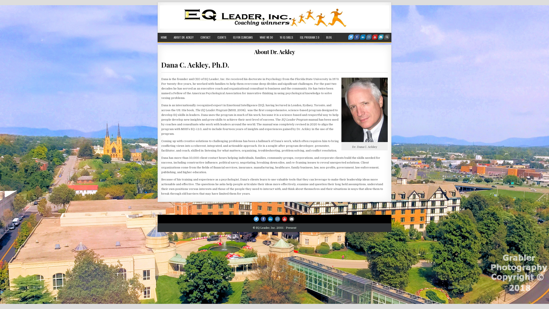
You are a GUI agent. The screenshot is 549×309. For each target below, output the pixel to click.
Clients (221, 37)
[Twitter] (350, 37)
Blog (329, 37)
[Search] (386, 37)
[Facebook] (356, 37)
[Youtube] (374, 37)
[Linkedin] (362, 37)
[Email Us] (380, 37)
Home (164, 37)
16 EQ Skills (286, 37)
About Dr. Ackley (184, 37)
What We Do (266, 37)
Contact (206, 37)
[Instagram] (368, 37)
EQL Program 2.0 (309, 37)
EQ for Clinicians (243, 37)
